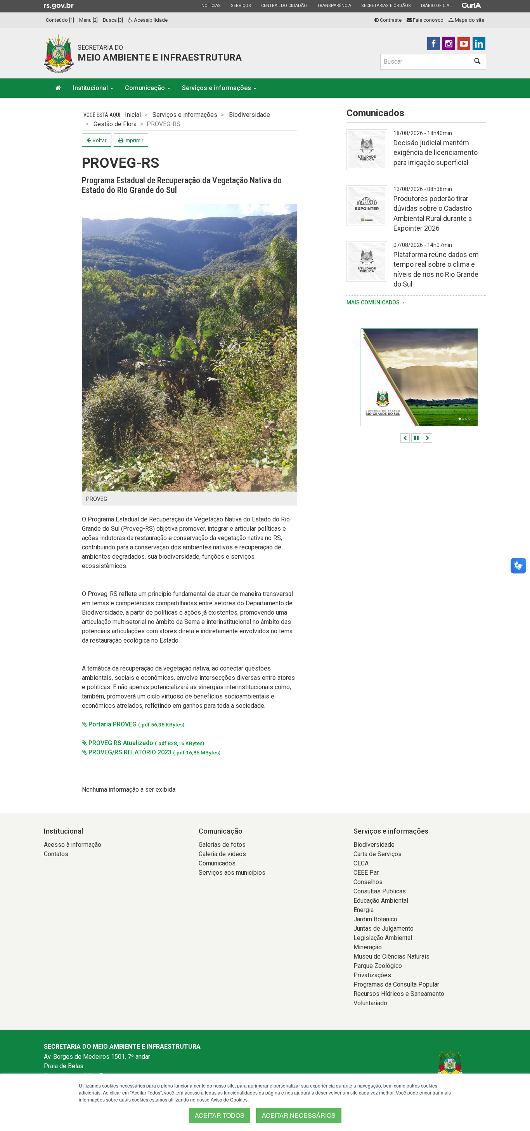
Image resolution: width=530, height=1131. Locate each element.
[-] (366, 154)
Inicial (133, 114)
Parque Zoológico (377, 965)
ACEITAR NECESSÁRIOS (299, 1115)
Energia (363, 910)
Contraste (390, 20)
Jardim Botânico (375, 919)
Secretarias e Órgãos (386, 5)
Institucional (91, 88)
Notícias (211, 5)
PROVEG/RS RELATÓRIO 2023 (153, 752)
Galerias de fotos (222, 844)
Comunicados (217, 863)
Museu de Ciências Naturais (391, 956)
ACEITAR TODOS (219, 1115)
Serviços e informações (217, 88)
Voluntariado (370, 1003)
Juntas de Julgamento (383, 928)
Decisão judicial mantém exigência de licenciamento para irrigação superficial (435, 152)
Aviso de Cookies (229, 1099)
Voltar (99, 140)
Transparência (334, 5)
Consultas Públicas (379, 891)
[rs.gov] (59, 5)
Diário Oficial (436, 5)
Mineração (367, 947)
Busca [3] (113, 20)
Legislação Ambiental (382, 938)
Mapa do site (469, 20)
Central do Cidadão (284, 5)
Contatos (56, 854)
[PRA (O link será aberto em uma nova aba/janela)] (416, 377)
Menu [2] (88, 20)
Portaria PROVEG (135, 724)
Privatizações (372, 975)
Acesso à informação (72, 844)
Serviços (240, 5)
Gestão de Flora (115, 124)
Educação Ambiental (380, 900)
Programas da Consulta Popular (396, 984)
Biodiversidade (249, 114)
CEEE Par (366, 872)
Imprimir (133, 140)
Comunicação (145, 88)
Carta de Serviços (377, 854)
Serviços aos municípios (232, 872)
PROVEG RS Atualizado (145, 743)
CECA (361, 863)
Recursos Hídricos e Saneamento (398, 993)
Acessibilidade (150, 20)
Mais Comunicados (373, 302)
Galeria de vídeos (222, 854)
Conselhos (368, 882)
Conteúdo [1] (60, 20)
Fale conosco (427, 20)
